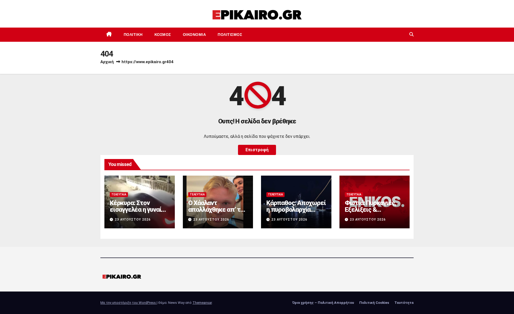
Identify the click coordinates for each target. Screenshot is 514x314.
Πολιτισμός (230, 34)
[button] (411, 34)
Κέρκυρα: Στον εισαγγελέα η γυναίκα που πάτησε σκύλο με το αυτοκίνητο (139, 213)
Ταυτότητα (404, 303)
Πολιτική (133, 34)
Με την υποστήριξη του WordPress (128, 303)
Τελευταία (118, 194)
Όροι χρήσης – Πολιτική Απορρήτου (323, 303)
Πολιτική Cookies (374, 303)
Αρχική (107, 61)
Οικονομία (194, 34)
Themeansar (202, 303)
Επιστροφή (257, 149)
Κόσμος (162, 34)
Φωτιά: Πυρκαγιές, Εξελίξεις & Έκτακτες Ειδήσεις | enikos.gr (372, 213)
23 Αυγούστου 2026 (133, 219)
